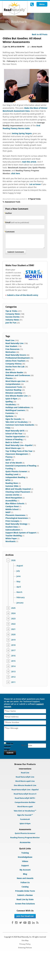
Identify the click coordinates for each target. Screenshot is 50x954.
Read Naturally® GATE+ (25, 798)
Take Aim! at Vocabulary (16, 422)
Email (17, 222)
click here (15, 173)
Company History (13, 363)
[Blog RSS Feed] (37, 922)
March (19, 592)
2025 (13, 608)
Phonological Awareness (16, 518)
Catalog (25, 886)
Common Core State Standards (19, 425)
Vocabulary (10, 404)
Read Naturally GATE (14, 430)
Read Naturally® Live (25, 777)
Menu (42, 4)
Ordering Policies (25, 947)
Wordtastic (10, 541)
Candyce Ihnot (12, 506)
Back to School (12, 442)
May (18, 581)
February (21, 597)
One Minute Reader (14, 372)
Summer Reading (13, 390)
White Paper (11, 538)
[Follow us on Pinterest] (29, 922)
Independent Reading (15, 477)
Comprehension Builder (25, 802)
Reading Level (11, 474)
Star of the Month (13, 462)
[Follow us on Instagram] (16, 922)
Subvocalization (12, 529)
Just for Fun (10, 322)
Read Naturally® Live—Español (25, 789)
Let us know (35, 184)
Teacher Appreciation (15, 436)
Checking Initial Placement (17, 492)
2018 (13, 645)
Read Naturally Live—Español (18, 445)
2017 (13, 650)
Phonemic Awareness (15, 515)
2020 (13, 634)
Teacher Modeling (13, 535)
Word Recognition (13, 497)
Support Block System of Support (20, 532)
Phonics (9, 378)
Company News (12, 314)
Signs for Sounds (13, 419)
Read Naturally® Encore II (25, 794)
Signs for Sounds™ (25, 815)
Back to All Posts (39, 34)
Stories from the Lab (14, 366)
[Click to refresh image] (10, 745)
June (19, 576)
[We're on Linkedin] (33, 922)
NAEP (8, 512)
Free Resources (12, 349)
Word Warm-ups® (25, 806)
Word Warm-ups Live (15, 381)
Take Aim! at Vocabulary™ (25, 811)
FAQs (7, 427)
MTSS (7, 480)
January (20, 603)
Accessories (25, 842)
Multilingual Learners (15, 410)
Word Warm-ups (13, 448)
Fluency (9, 457)
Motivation (10, 352)
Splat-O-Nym (11, 398)
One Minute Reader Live (16, 395)
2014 (13, 666)
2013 (13, 671)
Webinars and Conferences (17, 375)
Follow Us (25, 882)
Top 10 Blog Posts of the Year (18, 451)
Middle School (11, 509)
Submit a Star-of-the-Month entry (22, 295)
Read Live (9, 340)
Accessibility (11, 500)
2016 (13, 655)
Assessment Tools (12, 202)
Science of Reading (14, 439)
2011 (13, 682)
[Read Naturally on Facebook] (12, 922)
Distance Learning (13, 393)
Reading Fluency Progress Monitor (25, 837)
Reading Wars (11, 483)
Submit (10, 752)
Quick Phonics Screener (16, 471)
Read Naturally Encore (15, 355)
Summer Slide (11, 486)
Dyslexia (9, 416)
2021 (13, 629)
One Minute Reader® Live (25, 785)
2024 (13, 613)
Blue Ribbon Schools (14, 503)
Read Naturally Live (14, 343)
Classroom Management (16, 454)
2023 (13, 618)
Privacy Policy (25, 944)
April (19, 587)
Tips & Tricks (35, 199)
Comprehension (12, 384)
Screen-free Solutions (25, 903)
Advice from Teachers (15, 360)
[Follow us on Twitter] (20, 922)
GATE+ (8, 460)
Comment (10, 231)
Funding (9, 468)
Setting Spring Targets (22, 133)
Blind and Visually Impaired (18, 489)
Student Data (11, 527)
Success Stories (12, 317)
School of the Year (13, 433)
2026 (13, 560)
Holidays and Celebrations (17, 407)
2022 (13, 624)
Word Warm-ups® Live (25, 781)
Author (8, 213)
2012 (13, 677)
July (18, 571)
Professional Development (17, 358)
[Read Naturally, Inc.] (15, 8)
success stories (12, 494)
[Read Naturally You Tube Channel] (24, 922)
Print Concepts (12, 521)
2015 (13, 661)
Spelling (9, 401)
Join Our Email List (25, 916)
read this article (29, 161)
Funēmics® (25, 819)
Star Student (11, 346)
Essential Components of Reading (20, 465)
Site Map (25, 940)
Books (8, 369)
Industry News (12, 319)
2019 (13, 640)
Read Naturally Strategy (16, 524)
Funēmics (9, 413)
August (20, 565)
